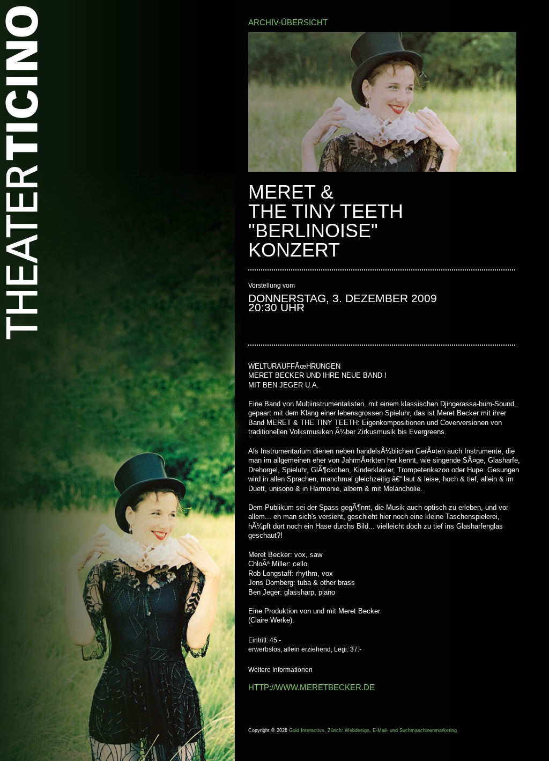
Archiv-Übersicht (288, 22)
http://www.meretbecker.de (311, 687)
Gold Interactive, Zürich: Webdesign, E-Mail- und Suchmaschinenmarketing (373, 730)
